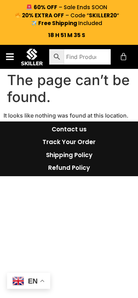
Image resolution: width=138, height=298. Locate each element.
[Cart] (123, 56)
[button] (10, 56)
